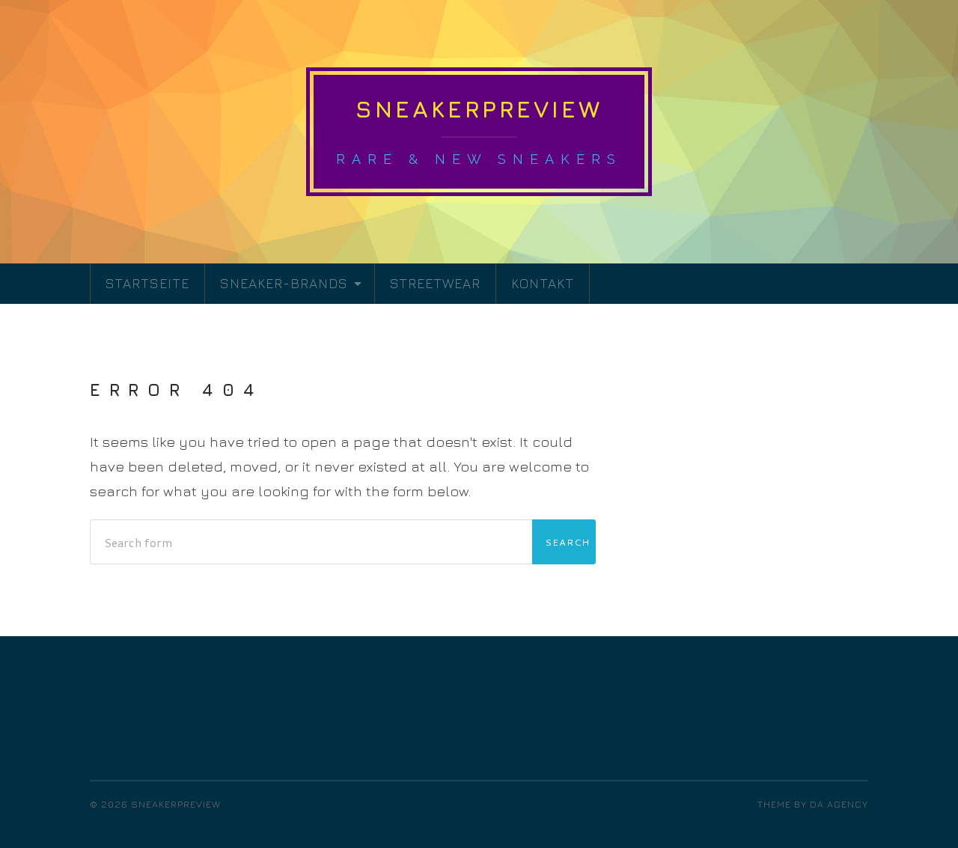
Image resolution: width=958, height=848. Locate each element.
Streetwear (435, 283)
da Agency (839, 804)
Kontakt (542, 283)
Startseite (147, 283)
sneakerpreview (479, 109)
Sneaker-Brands (284, 283)
